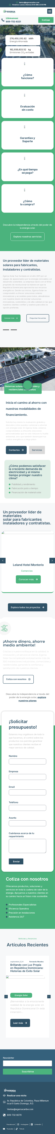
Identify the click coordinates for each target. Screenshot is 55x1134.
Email (12, 786)
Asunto (12, 817)
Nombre (13, 756)
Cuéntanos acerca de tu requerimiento (21, 835)
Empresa (13, 771)
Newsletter (8, 1058)
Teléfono (13, 802)
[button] (49, 11)
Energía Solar (21, 995)
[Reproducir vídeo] (27, 384)
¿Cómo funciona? (27, 76)
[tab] (7, 32)
